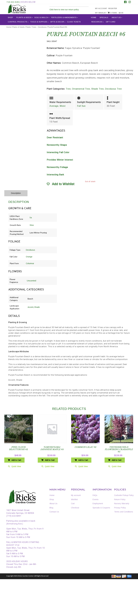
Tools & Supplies (38, 22)
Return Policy (119, 499)
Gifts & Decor (57, 22)
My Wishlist (100, 13)
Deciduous (30, 250)
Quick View (16, 466)
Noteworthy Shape (57, 145)
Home (93, 17)
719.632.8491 (13, 2)
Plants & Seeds (23, 17)
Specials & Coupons (101, 508)
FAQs (95, 495)
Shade (37, 307)
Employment (98, 503)
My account (101, 8)
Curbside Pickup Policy (124, 495)
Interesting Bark (55, 174)
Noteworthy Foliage (57, 167)
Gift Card (110, 22)
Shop (10, 17)
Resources (96, 22)
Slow (32, 225)
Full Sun (81, 106)
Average (53, 106)
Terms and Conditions (123, 512)
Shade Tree (97, 89)
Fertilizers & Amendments (64, 17)
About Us (116, 17)
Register (112, 8)
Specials (104, 17)
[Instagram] (130, 2)
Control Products (17, 22)
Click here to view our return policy (64, 9)
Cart (73, 503)
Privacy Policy (120, 508)
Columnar (30, 263)
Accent (30, 307)
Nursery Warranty (121, 503)
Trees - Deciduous (39, 27)
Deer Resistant (55, 137)
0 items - (116, 13)
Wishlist (74, 499)
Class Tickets (74, 22)
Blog (51, 508)
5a (31, 217)
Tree (68, 89)
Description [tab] (16, 193)
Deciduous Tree (113, 89)
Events (96, 499)
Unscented (31, 281)
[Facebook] (125, 2)
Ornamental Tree (81, 89)
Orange (29, 257)
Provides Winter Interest (60, 160)
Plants (28, 27)
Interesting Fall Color (58, 152)
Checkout (75, 508)
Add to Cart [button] (16, 460)
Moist (63, 106)
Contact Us (54, 512)
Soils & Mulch (41, 17)
